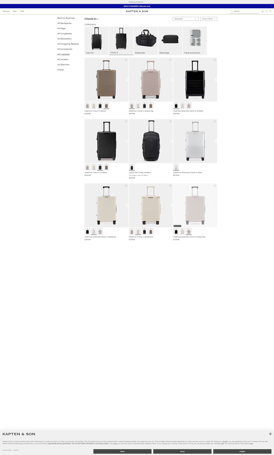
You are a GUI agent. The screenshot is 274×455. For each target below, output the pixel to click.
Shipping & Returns (136, 2)
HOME (60, 70)
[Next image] (127, 79)
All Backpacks (64, 23)
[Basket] (270, 11)
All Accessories (64, 49)
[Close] (272, 6)
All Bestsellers (64, 39)
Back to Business (66, 18)
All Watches (63, 64)
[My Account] (263, 11)
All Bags (61, 28)
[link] (106, 86)
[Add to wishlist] (126, 60)
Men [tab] (15, 11)
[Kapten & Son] (137, 11)
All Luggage (63, 54)
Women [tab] (6, 11)
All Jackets (62, 59)
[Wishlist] (266, 11)
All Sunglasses (64, 33)
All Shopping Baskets (68, 44)
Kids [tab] (22, 11)
